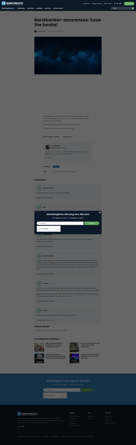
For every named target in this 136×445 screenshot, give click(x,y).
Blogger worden (97, 3)
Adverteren (86, 3)
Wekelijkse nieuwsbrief (77, 218)
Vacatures (30, 8)
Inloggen (130, 3)
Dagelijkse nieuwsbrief (60, 218)
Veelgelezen (21, 8)
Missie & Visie (108, 3)
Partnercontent (58, 8)
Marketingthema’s (8, 8)
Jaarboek (39, 8)
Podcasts (48, 8)
